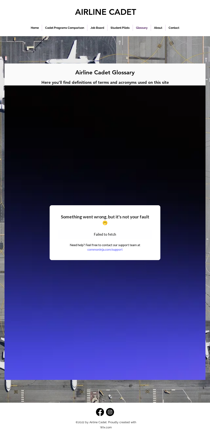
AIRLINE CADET (105, 12)
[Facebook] (100, 412)
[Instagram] (110, 412)
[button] (120, 28)
